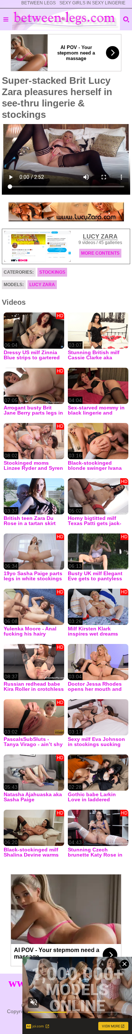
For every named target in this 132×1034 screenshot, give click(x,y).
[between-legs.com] (66, 19)
